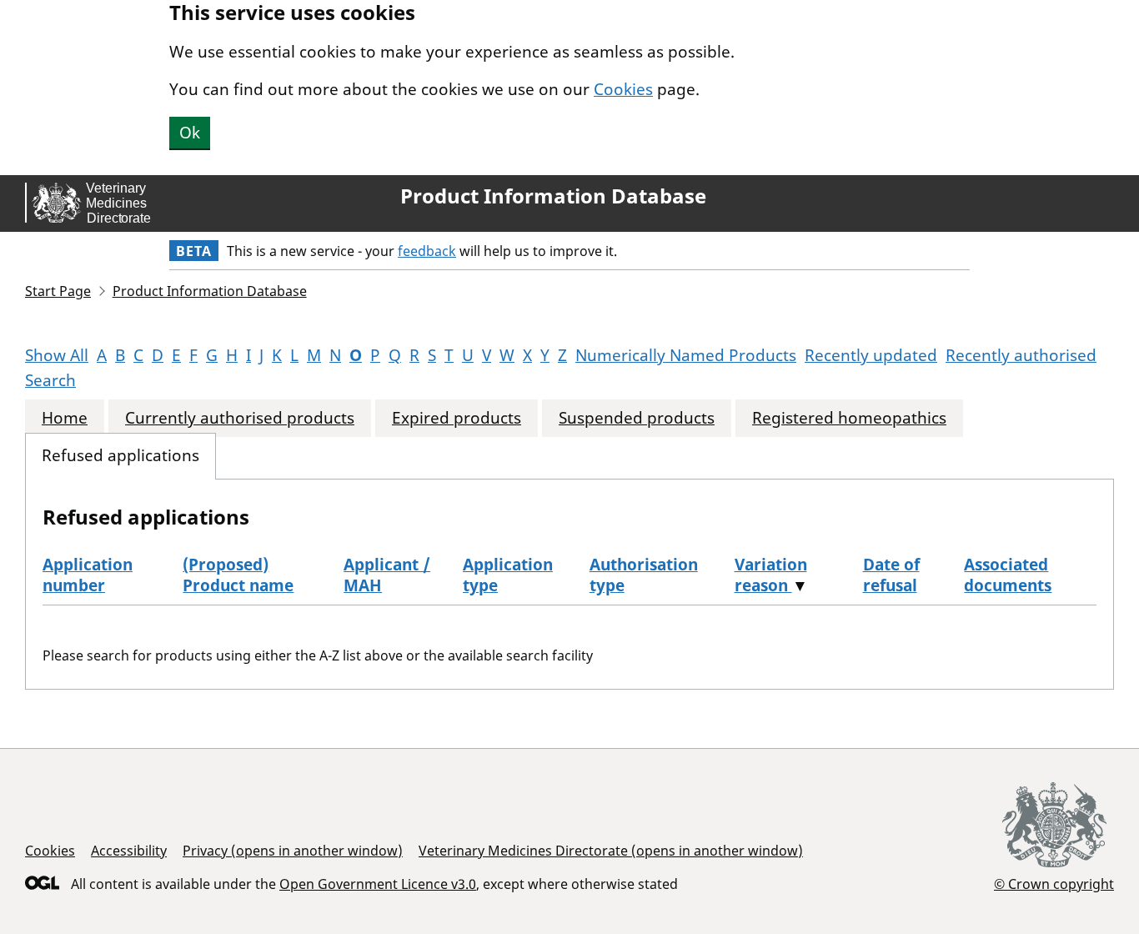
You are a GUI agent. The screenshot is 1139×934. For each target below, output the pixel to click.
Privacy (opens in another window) (293, 850)
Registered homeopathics (849, 418)
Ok (189, 132)
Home (65, 418)
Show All (56, 355)
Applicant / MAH (387, 575)
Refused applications (120, 455)
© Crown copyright (1054, 883)
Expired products (456, 418)
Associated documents (1007, 575)
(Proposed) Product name (238, 575)
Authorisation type (644, 575)
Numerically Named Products (685, 355)
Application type (508, 575)
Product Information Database (553, 195)
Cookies (623, 89)
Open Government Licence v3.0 (377, 884)
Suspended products (637, 418)
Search (50, 380)
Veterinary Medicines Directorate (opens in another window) (611, 850)
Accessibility (129, 850)
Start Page (58, 291)
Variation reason (771, 575)
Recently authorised (1021, 355)
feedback (427, 251)
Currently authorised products (239, 418)
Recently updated (871, 355)
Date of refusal (891, 575)
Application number (88, 575)
